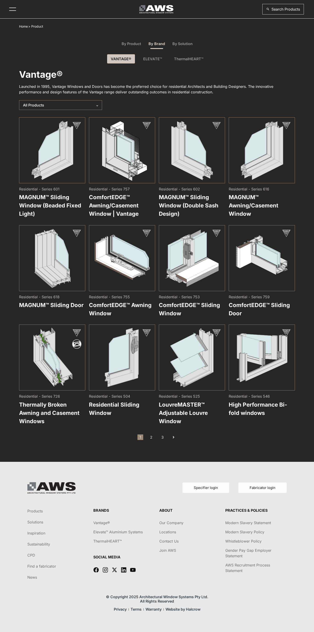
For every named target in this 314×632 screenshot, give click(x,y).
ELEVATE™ (152, 59)
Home (23, 26)
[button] (283, 9)
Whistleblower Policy (243, 541)
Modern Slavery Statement (248, 522)
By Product (131, 43)
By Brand (156, 43)
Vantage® (101, 522)
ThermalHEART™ (188, 59)
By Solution (182, 43)
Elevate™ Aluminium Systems (118, 532)
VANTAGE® (121, 59)
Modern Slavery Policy (244, 532)
